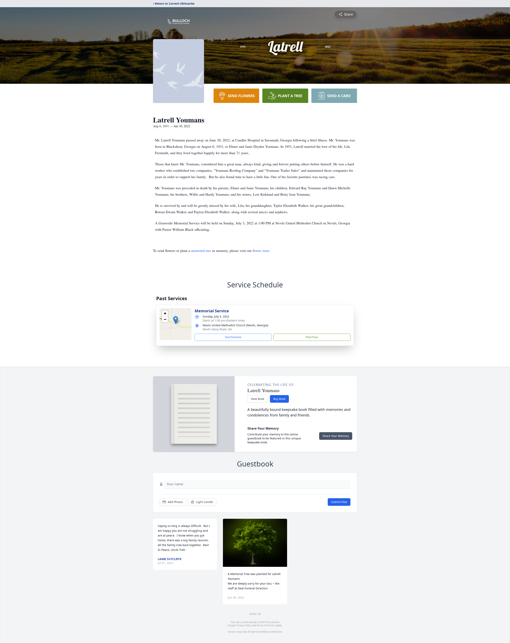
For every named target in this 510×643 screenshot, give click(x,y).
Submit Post (339, 502)
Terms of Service (266, 625)
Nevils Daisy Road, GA (217, 329)
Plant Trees (312, 337)
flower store (261, 250)
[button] (175, 320)
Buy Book (279, 399)
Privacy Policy (243, 625)
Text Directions (233, 337)
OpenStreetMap (259, 631)
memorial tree (201, 250)
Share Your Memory (336, 436)
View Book (257, 399)
